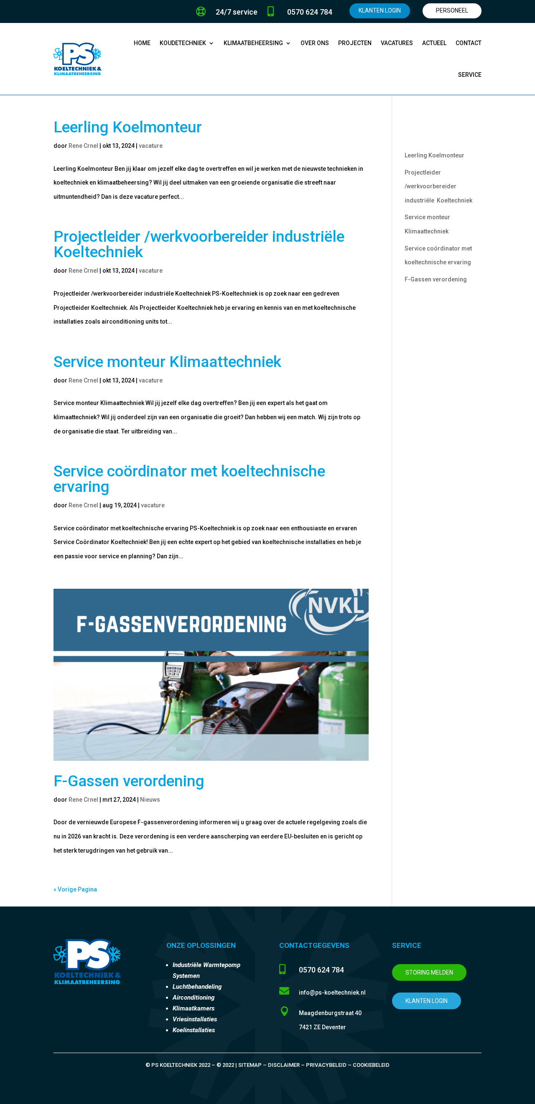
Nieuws (150, 799)
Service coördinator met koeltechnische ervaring (189, 479)
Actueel (434, 43)
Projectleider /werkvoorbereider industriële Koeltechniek (201, 244)
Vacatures (397, 43)
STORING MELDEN (429, 972)
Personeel (452, 10)
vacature (151, 145)
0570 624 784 (309, 12)
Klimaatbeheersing (253, 43)
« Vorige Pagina (75, 889)
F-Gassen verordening (129, 781)
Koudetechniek (183, 43)
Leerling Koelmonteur (128, 127)
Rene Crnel (83, 145)
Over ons (315, 43)
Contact (469, 43)
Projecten (355, 43)
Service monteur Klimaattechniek (167, 362)
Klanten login (380, 10)
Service (470, 74)
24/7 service (236, 12)
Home (142, 43)
